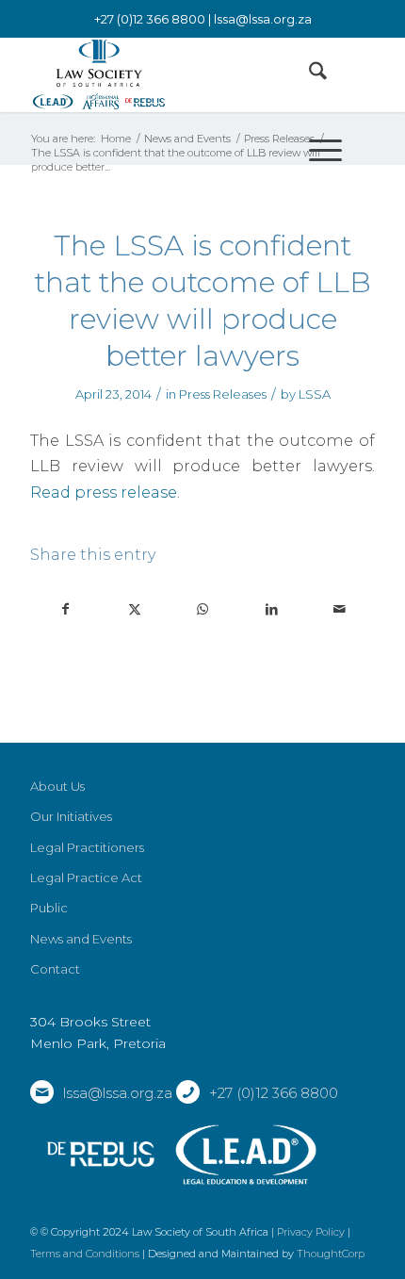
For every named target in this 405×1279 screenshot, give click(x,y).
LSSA (315, 394)
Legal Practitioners (87, 847)
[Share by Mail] (340, 609)
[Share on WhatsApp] (203, 609)
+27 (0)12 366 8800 (273, 1093)
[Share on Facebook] (65, 609)
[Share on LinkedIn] (271, 609)
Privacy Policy (311, 1231)
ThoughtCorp (330, 1253)
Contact (55, 968)
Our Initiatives (71, 816)
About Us (57, 786)
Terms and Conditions (84, 1253)
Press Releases (223, 394)
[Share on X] (135, 609)
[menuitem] (308, 74)
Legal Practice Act (86, 877)
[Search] (308, 74)
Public (49, 907)
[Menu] (316, 150)
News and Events (81, 938)
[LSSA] (167, 74)
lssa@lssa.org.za (263, 18)
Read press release (103, 492)
